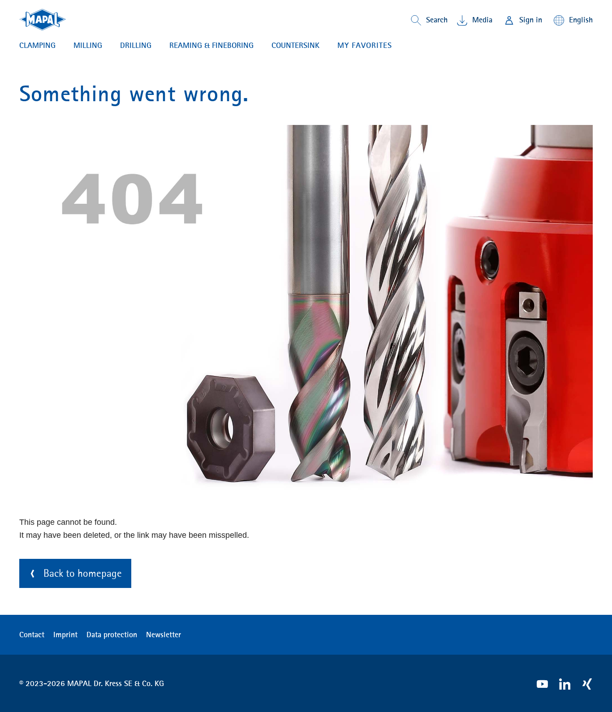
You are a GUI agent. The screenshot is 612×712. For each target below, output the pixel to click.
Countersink (295, 45)
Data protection (111, 634)
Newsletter (163, 634)
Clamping (37, 45)
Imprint (65, 634)
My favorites (364, 45)
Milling (87, 45)
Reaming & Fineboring (211, 45)
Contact (31, 634)
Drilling (135, 45)
